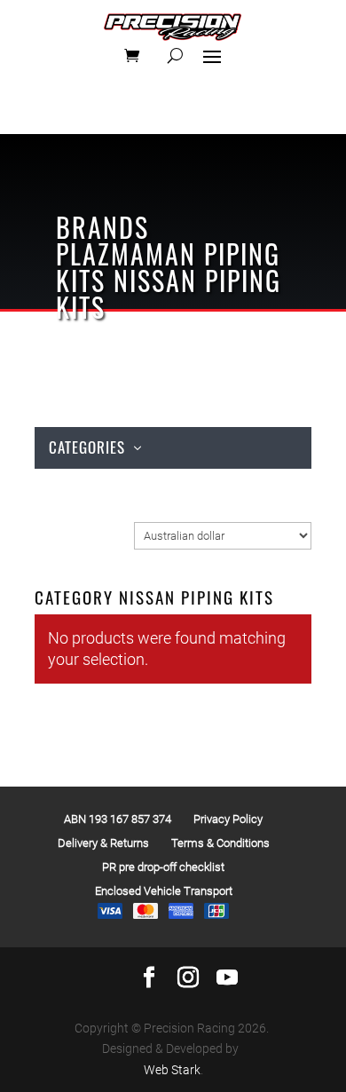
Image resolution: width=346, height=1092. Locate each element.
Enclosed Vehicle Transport (163, 891)
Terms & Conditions (220, 843)
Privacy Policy (228, 819)
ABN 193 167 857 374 (117, 819)
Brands (102, 227)
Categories (87, 447)
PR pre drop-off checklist (163, 867)
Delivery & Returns (103, 843)
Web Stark (172, 1070)
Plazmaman (126, 253)
